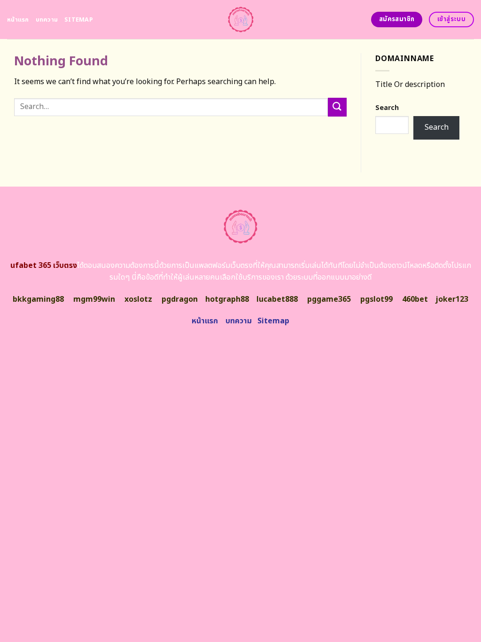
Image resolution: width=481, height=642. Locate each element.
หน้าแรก (18, 19)
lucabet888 (277, 299)
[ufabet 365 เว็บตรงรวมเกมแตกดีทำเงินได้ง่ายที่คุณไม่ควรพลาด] (241, 19)
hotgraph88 (227, 299)
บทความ (47, 19)
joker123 (451, 299)
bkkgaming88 (38, 299)
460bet (415, 299)
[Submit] (337, 107)
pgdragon (180, 299)
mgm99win (94, 299)
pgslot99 (376, 299)
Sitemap (78, 19)
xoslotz (138, 299)
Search (387, 108)
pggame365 (329, 299)
